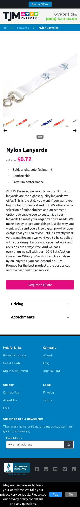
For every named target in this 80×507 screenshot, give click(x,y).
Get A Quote (12, 363)
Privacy (48, 392)
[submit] (68, 444)
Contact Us (11, 392)
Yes (55, 494)
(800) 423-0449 (61, 19)
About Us (10, 400)
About (47, 355)
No (71, 494)
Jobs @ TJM (51, 370)
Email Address (14, 438)
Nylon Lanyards (48, 27)
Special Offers (40, 4)
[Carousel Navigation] (40, 131)
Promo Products (14, 355)
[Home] (5, 28)
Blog (46, 363)
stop (39, 137)
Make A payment (15, 370)
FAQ (6, 407)
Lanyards (23, 27)
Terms (47, 400)
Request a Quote (40, 285)
